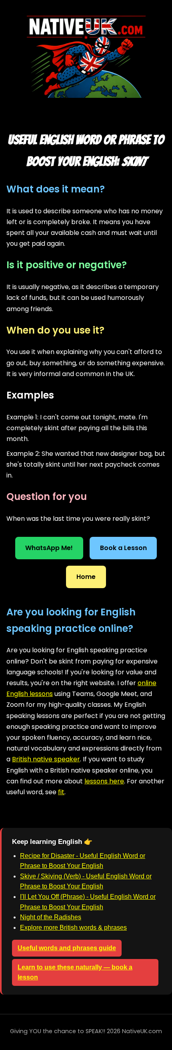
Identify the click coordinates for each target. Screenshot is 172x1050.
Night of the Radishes (50, 917)
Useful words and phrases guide (67, 948)
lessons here (104, 781)
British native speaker (46, 759)
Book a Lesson (123, 547)
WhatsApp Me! (49, 547)
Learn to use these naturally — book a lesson (75, 972)
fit (61, 792)
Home (86, 576)
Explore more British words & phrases (73, 927)
